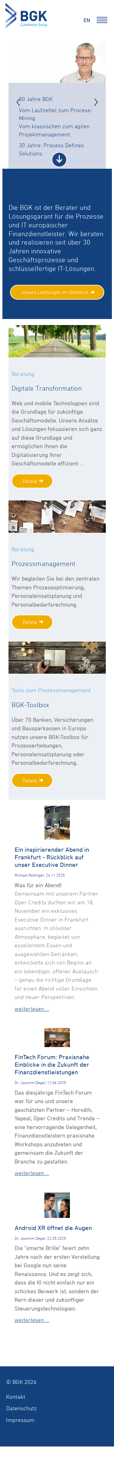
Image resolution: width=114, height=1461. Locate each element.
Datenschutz (21, 1408)
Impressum (20, 1420)
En (87, 20)
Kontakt (15, 1396)
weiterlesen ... (32, 1008)
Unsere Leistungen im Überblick (54, 292)
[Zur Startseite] (28, 17)
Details (30, 481)
